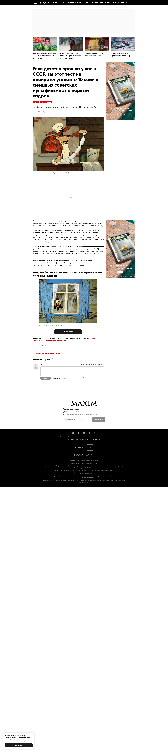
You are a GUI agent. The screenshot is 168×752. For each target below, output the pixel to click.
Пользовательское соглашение (78, 437)
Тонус (107, 3)
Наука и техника (74, 3)
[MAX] (73, 433)
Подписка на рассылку (72, 409)
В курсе (56, 3)
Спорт (87, 3)
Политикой (70, 414)
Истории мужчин (119, 3)
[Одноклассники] (95, 433)
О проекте (55, 437)
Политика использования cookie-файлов (103, 437)
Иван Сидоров (46, 346)
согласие (71, 411)
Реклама (63, 437)
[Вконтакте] (78, 433)
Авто (64, 3)
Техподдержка (95, 439)
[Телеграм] (84, 433)
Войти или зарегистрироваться (92, 365)
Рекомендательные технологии (78, 439)
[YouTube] (89, 433)
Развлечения (97, 3)
